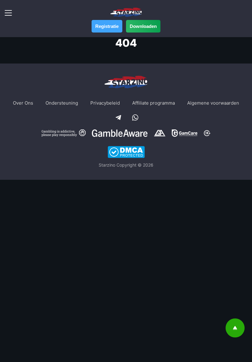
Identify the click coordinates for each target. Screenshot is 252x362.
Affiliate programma (153, 103)
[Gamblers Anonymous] (160, 133)
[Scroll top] (235, 327)
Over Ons (23, 103)
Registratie (107, 26)
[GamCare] (184, 133)
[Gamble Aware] (120, 133)
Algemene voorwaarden (213, 103)
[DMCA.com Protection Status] (126, 153)
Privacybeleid (105, 103)
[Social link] (117, 116)
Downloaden (143, 26)
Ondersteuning (61, 103)
